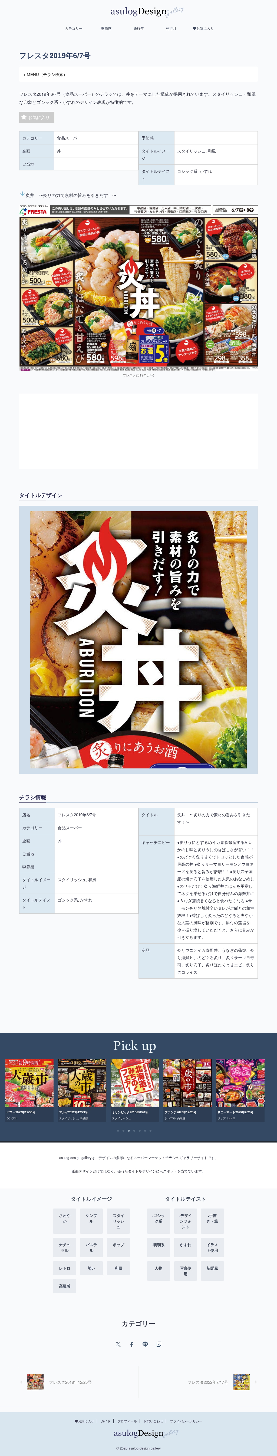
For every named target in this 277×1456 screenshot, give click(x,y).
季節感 (106, 28)
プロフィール (127, 1421)
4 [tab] (134, 1131)
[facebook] (131, 1344)
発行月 (171, 28)
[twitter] (118, 1344)
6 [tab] (145, 1131)
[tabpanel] (29, 1090)
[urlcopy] (158, 1344)
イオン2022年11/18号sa (233, 1112)
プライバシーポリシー (186, 1421)
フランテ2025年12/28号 (128, 1112)
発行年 (138, 28)
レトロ (178, 1118)
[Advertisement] (138, 431)
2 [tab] (123, 1131)
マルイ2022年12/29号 (20, 1112)
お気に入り (39, 117)
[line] (145, 1344)
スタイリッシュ (15, 1118)
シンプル (117, 1118)
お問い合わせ (153, 1421)
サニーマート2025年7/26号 (183, 1112)
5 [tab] (140, 1131)
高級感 (31, 1118)
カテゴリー (74, 28)
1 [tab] (118, 1131)
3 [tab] (129, 1131)
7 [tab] (150, 1131)
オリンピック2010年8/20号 (77, 1112)
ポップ (169, 1118)
